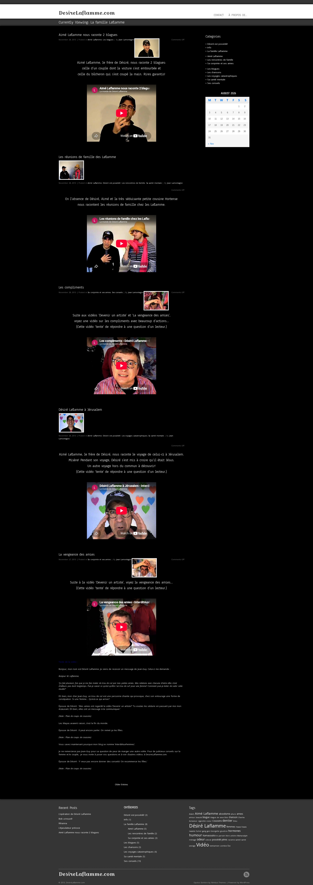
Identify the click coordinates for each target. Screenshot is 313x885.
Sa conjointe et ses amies (99, 292)
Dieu (235, 821)
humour (195, 835)
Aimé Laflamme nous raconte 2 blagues (88, 34)
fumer (198, 831)
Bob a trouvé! (65, 818)
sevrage (192, 846)
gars (208, 831)
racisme (231, 840)
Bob (226, 817)
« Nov (211, 144)
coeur (209, 821)
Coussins (217, 820)
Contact (219, 15)
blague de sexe (217, 817)
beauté (199, 817)
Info (209, 47)
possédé (216, 839)
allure (233, 814)
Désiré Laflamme (207, 826)
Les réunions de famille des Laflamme (87, 157)
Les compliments (71, 287)
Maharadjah (242, 836)
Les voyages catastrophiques (134, 435)
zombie (223, 846)
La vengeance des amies (77, 554)
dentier (227, 820)
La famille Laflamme (217, 51)
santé (243, 840)
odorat (208, 840)
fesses (238, 827)
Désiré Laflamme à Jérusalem (80, 409)
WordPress (244, 882)
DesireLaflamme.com (87, 12)
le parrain (220, 836)
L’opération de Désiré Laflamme (75, 814)
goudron (224, 831)
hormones (234, 831)
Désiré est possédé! (111, 183)
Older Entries (121, 784)
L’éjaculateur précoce (69, 827)
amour (192, 817)
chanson (233, 817)
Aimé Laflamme (95, 39)
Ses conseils (117, 292)
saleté (238, 840)
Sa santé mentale (154, 183)
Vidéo (202, 844)
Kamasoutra (209, 835)
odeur (201, 839)
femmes (230, 826)
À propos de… (238, 15)
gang (204, 831)
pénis (224, 839)
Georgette (215, 831)
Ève (229, 846)
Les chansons (214, 72)
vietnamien (214, 846)
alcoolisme (224, 813)
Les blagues (108, 39)
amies (240, 813)
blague (206, 817)
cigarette (202, 821)
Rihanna (63, 823)
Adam (191, 814)
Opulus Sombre (201, 882)
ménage (192, 840)
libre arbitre (231, 836)
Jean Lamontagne (126, 39)
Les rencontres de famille (133, 183)
